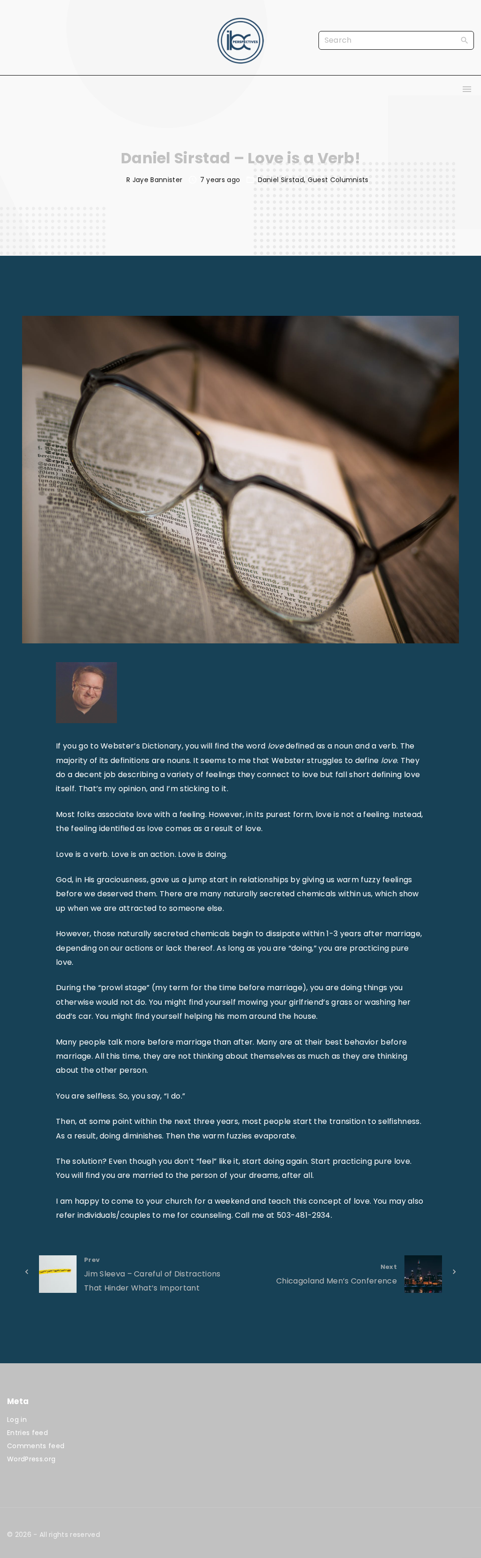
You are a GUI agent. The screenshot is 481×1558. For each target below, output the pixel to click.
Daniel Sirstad (281, 179)
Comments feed (35, 1446)
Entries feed (27, 1432)
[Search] (464, 40)
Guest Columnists (338, 179)
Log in (17, 1419)
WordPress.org (31, 1459)
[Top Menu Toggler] (467, 89)
